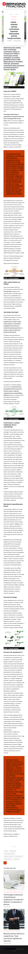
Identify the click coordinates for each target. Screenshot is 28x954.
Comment (14, 16)
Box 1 (11, 14)
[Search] (25, 12)
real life (14, 930)
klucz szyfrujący (9, 853)
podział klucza (9, 856)
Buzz (16, 14)
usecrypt (16, 859)
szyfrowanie (18, 856)
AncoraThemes (10, 949)
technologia (8, 859)
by (9, 40)
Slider (18, 930)
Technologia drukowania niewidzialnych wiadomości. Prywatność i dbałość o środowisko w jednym (14, 899)
